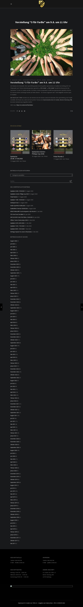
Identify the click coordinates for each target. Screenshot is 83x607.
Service (50, 80)
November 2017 (14, 537)
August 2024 (13, 310)
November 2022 (14, 372)
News (44, 80)
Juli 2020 (12, 453)
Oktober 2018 (14, 514)
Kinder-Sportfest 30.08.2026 (17, 205)
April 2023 (13, 357)
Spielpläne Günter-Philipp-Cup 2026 (39, 153)
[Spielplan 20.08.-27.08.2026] (20, 142)
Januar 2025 (13, 296)
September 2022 (14, 377)
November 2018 (14, 511)
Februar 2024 (13, 328)
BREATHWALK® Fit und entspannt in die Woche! (23, 211)
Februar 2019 (13, 502)
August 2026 (13, 241)
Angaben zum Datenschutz (46, 603)
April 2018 (13, 529)
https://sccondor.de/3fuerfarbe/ (25, 105)
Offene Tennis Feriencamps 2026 (19, 220)
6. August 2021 (16, 80)
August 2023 (13, 345)
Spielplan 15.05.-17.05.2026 (17, 226)
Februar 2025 (13, 293)
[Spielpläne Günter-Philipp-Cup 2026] (41, 139)
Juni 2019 (12, 491)
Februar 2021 (13, 433)
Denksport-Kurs (14, 202)
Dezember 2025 (14, 264)
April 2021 (13, 427)
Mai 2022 (12, 389)
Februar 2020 (13, 468)
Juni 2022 (12, 386)
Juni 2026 (12, 247)
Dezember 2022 (14, 369)
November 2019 (14, 476)
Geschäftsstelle (29, 80)
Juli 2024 (12, 313)
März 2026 (13, 255)
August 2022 (13, 380)
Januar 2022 (13, 401)
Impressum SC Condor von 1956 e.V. (27, 603)
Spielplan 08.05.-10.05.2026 (17, 229)
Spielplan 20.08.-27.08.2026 (16, 157)
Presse (24, 161)
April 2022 (13, 392)
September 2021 (14, 412)
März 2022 (13, 395)
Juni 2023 (12, 351)
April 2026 (13, 252)
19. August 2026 (14, 161)
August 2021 (13, 415)
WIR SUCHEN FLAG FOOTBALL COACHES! (21, 217)
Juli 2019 (12, 488)
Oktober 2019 (14, 479)
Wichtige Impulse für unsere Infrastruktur (21, 232)
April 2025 (13, 287)
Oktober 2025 (14, 270)
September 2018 (14, 517)
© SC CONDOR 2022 (59, 603)
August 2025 (13, 276)
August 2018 (13, 520)
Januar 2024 (13, 331)
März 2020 (13, 465)
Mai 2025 (12, 284)
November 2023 (14, 337)
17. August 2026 (57, 159)
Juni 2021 (12, 421)
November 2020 (14, 441)
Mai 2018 (12, 526)
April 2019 (13, 497)
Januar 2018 (13, 534)
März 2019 (13, 500)
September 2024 (14, 308)
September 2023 (14, 342)
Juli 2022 (12, 383)
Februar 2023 (13, 363)
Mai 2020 (12, 459)
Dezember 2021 (14, 404)
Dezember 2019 (14, 473)
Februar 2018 (13, 532)
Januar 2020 (13, 470)
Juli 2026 (12, 244)
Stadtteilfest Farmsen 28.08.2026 (19, 208)
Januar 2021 (13, 436)
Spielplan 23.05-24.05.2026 (17, 223)
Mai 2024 (12, 319)
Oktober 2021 (14, 409)
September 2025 (14, 273)
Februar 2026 (13, 258)
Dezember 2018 (14, 508)
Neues (39, 80)
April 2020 (13, 462)
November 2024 (14, 302)
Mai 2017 (12, 543)
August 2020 (13, 450)
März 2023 (13, 360)
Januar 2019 (13, 505)
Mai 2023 (12, 354)
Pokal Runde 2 (58, 156)
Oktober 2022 (14, 374)
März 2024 (13, 325)
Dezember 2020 (14, 438)
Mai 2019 (12, 494)
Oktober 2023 (14, 340)
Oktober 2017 (14, 540)
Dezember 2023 (14, 334)
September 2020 (14, 447)
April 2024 (13, 322)
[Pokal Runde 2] (63, 142)
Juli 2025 (12, 279)
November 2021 (14, 406)
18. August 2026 (36, 156)
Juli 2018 (12, 523)
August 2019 (13, 485)
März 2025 (13, 290)
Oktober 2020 (14, 444)
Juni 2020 (12, 456)
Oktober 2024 (14, 305)
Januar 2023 (13, 366)
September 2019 (14, 482)
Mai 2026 (12, 249)
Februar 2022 (13, 398)
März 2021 (13, 430)
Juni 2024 (12, 316)
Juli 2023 (12, 348)
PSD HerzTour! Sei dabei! (16, 214)
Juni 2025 (12, 281)
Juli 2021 (12, 418)
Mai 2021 (12, 424)
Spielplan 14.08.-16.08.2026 (17, 200)
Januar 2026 (13, 261)
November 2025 (14, 267)
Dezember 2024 (14, 299)
